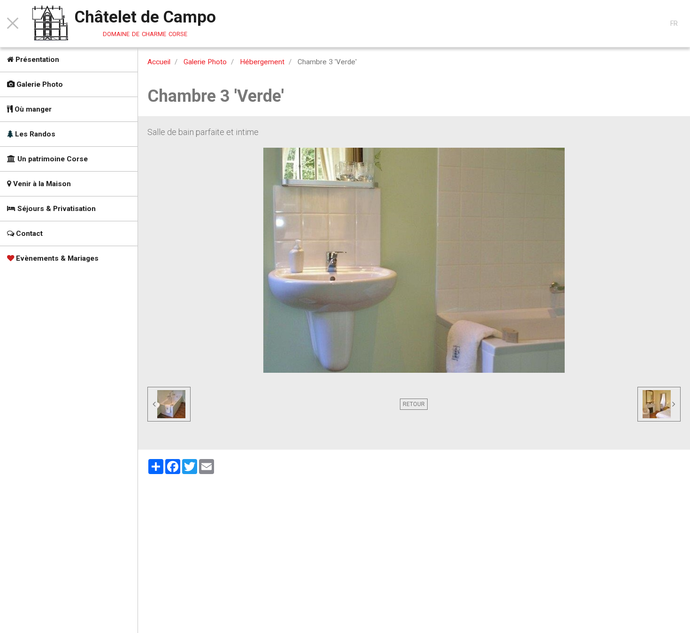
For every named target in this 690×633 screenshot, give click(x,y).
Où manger (32, 109)
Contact (28, 233)
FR (674, 23)
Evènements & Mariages (56, 258)
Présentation (36, 59)
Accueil (158, 62)
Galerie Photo (39, 84)
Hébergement (262, 62)
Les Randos (34, 134)
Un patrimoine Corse (51, 159)
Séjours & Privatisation (55, 208)
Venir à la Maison (41, 184)
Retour (414, 404)
